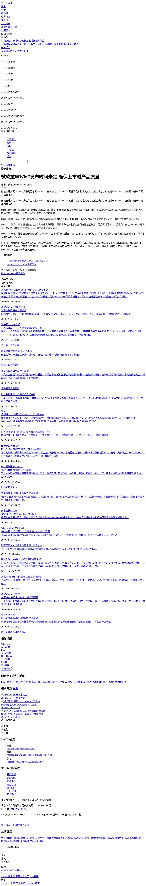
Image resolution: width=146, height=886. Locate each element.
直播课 (32, 40)
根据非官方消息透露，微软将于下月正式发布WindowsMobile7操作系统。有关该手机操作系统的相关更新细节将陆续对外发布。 (65, 517)
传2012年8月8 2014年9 (22, 414)
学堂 (3, 10)
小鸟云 (11, 345)
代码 (3, 388)
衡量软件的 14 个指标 (16, 351)
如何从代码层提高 (15, 371)
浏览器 (8, 466)
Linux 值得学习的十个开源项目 (16, 682)
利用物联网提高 (13, 310)
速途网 (83, 838)
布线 (3, 615)
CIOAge (18, 748)
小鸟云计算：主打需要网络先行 (21, 328)
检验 (12, 615)
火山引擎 (38, 841)
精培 (20, 762)
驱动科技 (42, 838)
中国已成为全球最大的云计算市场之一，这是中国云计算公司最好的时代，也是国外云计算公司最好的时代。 (56, 435)
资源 (8, 51)
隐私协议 (11, 794)
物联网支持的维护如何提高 (19, 618)
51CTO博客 (12, 755)
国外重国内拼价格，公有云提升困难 (26, 432)
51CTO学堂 (12, 762)
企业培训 (5, 23)
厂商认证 (44, 44)
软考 (19, 44)
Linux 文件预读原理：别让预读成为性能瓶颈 (103, 682)
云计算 (4, 345)
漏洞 (8, 388)
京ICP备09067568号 (20, 809)
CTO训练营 (38, 762)
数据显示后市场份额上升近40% (21, 545)
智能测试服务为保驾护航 (18, 394)
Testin (4, 411)
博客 (3, 6)
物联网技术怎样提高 (16, 470)
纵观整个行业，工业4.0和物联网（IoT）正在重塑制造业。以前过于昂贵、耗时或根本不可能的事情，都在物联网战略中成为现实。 (67, 314)
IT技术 (52, 44)
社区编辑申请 (8, 165)
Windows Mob (8, 528)
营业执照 (6, 825)
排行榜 (18, 40)
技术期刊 (11, 153)
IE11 (3, 466)
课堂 (17, 51)
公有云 (11, 446)
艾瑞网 (67, 838)
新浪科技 (5, 838)
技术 (10, 487)
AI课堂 (4, 30)
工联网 (113, 838)
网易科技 (24, 838)
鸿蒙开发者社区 (9, 27)
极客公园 (121, 838)
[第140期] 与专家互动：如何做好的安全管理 (25, 531)
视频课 (4, 40)
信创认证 (26, 44)
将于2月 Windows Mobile (18, 514)
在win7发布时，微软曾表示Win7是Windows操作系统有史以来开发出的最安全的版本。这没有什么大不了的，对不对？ (60, 535)
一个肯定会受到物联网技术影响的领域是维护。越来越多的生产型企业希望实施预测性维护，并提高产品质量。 (57, 622)
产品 (8, 615)
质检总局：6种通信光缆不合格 (21, 559)
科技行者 (51, 838)
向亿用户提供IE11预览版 (21, 577)
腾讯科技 (14, 838)
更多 (15, 688)
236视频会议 (132, 838)
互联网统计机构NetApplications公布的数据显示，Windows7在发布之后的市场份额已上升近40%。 (49, 549)
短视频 (25, 40)
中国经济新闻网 (95, 838)
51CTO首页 (7, 3)
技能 (10, 510)
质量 (17, 345)
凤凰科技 (33, 838)
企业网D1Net (13, 841)
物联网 (4, 324)
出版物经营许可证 (20, 825)
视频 (9, 143)
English (10, 787)
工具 (15, 510)
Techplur (31, 748)
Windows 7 (11, 273)
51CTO (10, 748)
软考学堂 (39, 40)
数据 (17, 324)
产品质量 (14, 388)
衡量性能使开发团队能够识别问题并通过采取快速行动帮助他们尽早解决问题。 (41, 354)
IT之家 (106, 838)
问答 (12, 51)
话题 (9, 146)
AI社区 (10, 149)
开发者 (4, 510)
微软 (3, 273)
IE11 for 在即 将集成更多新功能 (21, 449)
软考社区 (5, 17)
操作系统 (20, 273)
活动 (9, 156)
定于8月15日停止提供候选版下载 (24, 290)
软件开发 (14, 365)
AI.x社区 (47, 755)
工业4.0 (11, 324)
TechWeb (60, 838)
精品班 (4, 13)
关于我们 (11, 774)
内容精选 (11, 139)
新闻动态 (11, 778)
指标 (8, 365)
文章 (3, 51)
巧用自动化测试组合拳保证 (19, 493)
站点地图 (11, 781)
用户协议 (11, 790)
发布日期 (19, 528)
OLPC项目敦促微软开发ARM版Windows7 (27, 261)
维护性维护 (13, 632)
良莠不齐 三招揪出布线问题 (19, 597)
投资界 (23, 841)
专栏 (21, 51)
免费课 (4, 20)
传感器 (22, 632)
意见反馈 (11, 785)
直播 (26, 51)
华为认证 (35, 44)
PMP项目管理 (63, 44)
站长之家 (75, 838)
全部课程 (5, 44)
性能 (3, 365)
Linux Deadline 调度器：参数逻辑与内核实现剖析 (56, 682)
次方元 (30, 841)
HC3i (24, 748)
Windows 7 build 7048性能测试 (21, 264)
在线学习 (5, 47)
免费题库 (74, 44)
